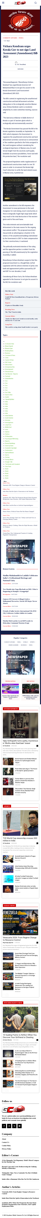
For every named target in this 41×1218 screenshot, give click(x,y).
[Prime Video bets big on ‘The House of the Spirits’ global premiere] (8, 771)
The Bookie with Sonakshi (12, 464)
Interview (7, 420)
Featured (7, 376)
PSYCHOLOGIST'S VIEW (13, 1003)
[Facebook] (17, 74)
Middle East (8, 427)
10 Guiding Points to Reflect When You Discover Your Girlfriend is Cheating (20, 1036)
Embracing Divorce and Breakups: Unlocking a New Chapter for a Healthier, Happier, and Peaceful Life (26, 1072)
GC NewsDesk (21, 64)
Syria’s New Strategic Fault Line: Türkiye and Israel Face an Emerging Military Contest (26, 955)
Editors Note (9, 294)
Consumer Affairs (10, 355)
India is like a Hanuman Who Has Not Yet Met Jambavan (20, 1179)
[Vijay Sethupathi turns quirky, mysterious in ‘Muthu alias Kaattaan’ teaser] (20, 725)
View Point (8, 466)
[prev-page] (4, 798)
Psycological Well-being (11, 439)
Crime (6, 358)
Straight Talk (8, 462)
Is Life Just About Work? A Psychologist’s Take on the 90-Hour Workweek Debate (26, 1052)
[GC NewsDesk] (20, 62)
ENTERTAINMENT (11, 709)
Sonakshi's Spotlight (11, 448)
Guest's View (8, 395)
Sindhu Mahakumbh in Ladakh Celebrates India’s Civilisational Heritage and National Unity (20, 578)
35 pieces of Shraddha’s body (14, 305)
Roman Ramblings (10, 443)
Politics (7, 434)
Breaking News (10, 309)
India (21, 38)
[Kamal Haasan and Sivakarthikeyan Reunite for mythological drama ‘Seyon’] (8, 761)
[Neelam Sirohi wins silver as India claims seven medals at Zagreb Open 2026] (8, 889)
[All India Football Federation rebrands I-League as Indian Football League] (8, 879)
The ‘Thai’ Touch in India (13, 312)
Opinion (7, 432)
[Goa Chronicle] (21, 3)
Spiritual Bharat (9, 452)
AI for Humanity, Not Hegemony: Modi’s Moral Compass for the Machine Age (20, 1161)
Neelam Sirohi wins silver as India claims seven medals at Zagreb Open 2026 (26, 888)
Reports (7, 303)
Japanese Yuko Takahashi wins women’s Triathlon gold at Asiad (10, 697)
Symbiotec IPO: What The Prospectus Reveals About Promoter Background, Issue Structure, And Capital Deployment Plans (20, 498)
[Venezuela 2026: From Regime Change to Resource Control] (20, 922)
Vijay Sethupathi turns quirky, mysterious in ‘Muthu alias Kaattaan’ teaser (20, 742)
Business (7, 353)
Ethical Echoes (9, 371)
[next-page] (7, 798)
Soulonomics (8, 450)
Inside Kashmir (9, 418)
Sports (7, 455)
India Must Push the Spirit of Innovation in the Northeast (18, 491)
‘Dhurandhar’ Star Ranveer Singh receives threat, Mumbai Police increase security (25, 790)
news (6, 429)
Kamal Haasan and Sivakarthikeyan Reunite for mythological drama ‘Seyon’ (26, 760)
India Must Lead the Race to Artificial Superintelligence (18, 505)
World (6, 469)
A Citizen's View (9, 344)
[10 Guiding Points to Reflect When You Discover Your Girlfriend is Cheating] (20, 1019)
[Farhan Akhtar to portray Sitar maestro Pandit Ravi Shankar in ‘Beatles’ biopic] (8, 781)
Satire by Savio (9, 446)
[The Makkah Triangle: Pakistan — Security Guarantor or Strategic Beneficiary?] (8, 976)
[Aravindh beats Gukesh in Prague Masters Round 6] (8, 859)
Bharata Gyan (9, 348)
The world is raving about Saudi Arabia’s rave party (21, 327)
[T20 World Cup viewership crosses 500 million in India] (20, 823)
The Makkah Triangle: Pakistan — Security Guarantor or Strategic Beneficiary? (25, 975)
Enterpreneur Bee (10, 367)
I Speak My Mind (9, 399)
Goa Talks (8, 392)
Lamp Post (8, 324)
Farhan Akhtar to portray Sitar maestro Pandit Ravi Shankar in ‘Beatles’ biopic (24, 780)
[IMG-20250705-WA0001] (20, 203)
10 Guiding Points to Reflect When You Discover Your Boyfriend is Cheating (25, 1062)
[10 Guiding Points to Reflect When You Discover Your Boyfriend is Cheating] (8, 1063)
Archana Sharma (7, 1040)
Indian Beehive (9, 415)
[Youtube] (19, 1126)
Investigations (9, 422)
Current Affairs (10, 38)
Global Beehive (9, 378)
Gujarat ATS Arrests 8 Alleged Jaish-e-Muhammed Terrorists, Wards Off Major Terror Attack (20, 601)
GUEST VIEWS (9, 905)
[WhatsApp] (30, 74)
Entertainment (9, 369)
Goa (6, 381)
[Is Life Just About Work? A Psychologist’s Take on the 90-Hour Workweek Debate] (8, 1053)
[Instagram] (9, 1126)
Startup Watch (9, 459)
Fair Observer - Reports (11, 374)
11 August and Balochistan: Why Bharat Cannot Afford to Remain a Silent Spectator (25, 965)
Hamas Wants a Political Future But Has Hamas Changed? (18, 511)
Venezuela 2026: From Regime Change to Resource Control (19, 485)
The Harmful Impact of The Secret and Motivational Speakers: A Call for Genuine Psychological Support (26, 1082)
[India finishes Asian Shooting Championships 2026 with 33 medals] (8, 869)
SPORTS (7, 806)
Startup (7, 457)
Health (7, 397)
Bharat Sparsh (9, 346)
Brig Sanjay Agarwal (8, 942)
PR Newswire (8, 436)
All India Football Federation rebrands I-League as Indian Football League (26, 878)
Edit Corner (8, 362)
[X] (21, 74)
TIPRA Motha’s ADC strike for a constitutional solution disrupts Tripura (30, 697)
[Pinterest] (26, 74)
